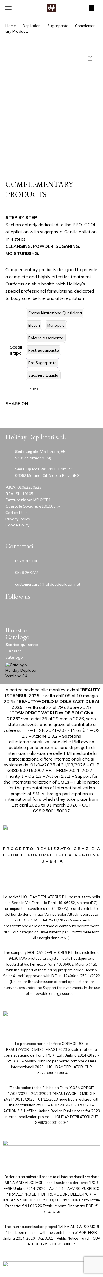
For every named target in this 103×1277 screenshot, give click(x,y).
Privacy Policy (17, 518)
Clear (33, 389)
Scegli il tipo (16, 350)
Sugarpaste (57, 25)
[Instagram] (48, 613)
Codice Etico (16, 512)
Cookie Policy (17, 524)
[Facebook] (65, 613)
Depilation (32, 25)
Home (10, 25)
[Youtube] (13, 613)
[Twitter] (31, 613)
